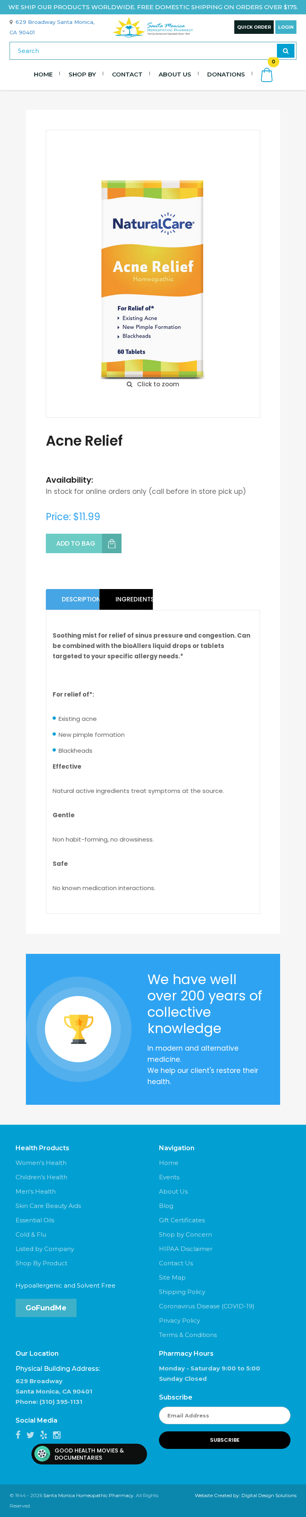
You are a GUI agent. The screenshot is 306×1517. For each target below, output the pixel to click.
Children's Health (41, 1177)
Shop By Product (41, 1263)
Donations (226, 74)
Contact (127, 74)
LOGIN (286, 27)
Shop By (82, 74)
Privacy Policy (179, 1320)
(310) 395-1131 (60, 1401)
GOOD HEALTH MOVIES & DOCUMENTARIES (89, 1454)
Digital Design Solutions (268, 1495)
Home (43, 74)
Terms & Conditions (188, 1335)
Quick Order (254, 27)
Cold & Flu (31, 1234)
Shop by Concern (185, 1234)
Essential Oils (35, 1220)
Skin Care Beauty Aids (48, 1206)
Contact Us (176, 1263)
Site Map (172, 1277)
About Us (175, 74)
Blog (166, 1206)
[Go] (285, 51)
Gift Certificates (182, 1220)
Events (169, 1177)
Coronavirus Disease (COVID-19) (207, 1306)
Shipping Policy (182, 1292)
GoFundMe (46, 1308)
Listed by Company (45, 1249)
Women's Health (41, 1163)
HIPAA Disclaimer (185, 1249)
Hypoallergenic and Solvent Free (66, 1285)
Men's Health (36, 1191)
